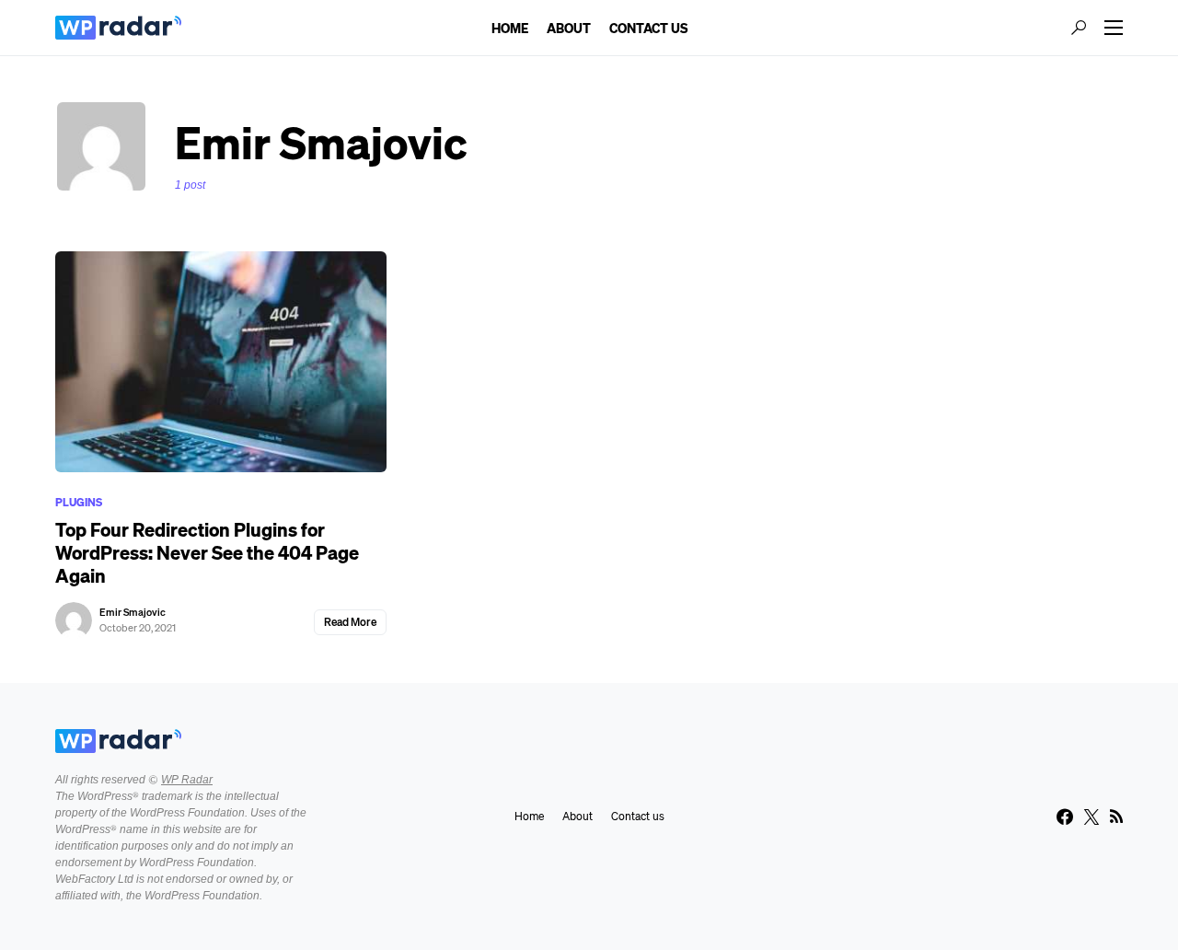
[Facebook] (1065, 816)
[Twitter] (1091, 816)
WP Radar (187, 779)
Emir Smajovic (132, 612)
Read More (350, 622)
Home (529, 816)
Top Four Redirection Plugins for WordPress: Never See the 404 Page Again (207, 552)
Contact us (637, 816)
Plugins (78, 502)
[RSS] (1116, 816)
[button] (1078, 27)
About (577, 816)
